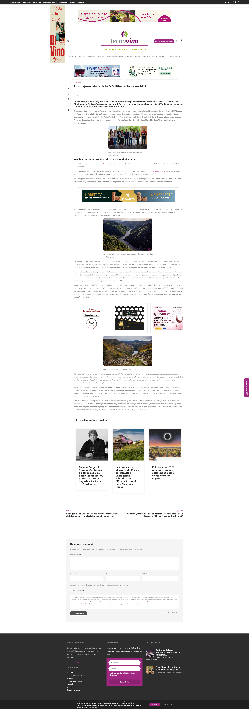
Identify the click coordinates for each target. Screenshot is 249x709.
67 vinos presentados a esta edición (93, 164)
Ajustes (166, 704)
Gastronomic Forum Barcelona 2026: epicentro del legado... (168, 652)
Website (145, 574)
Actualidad (72, 56)
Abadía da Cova (159, 171)
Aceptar (154, 704)
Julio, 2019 (76, 95)
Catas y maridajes (148, 56)
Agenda (137, 56)
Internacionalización (115, 56)
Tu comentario (75, 555)
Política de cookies (50, 2)
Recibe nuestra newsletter (164, 41)
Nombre (73, 574)
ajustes (94, 707)
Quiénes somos (15, 2)
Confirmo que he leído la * (123, 674)
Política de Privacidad (85, 604)
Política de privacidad (67, 2)
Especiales (129, 56)
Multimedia (160, 56)
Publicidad (27, 2)
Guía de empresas (174, 56)
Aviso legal (37, 2)
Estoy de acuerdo (78, 590)
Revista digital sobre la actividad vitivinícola (124, 49)
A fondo (101, 56)
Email (108, 574)
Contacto (80, 2)
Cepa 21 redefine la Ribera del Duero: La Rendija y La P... (169, 668)
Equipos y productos (87, 56)
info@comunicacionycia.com (152, 602)
